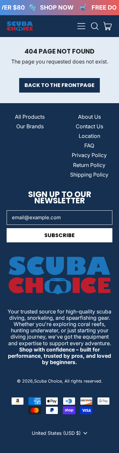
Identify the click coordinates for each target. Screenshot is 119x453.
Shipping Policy (89, 174)
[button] (94, 26)
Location (89, 136)
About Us (89, 116)
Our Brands (30, 126)
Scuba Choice (48, 381)
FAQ (89, 145)
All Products (30, 116)
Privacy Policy (89, 155)
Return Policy (89, 165)
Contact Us (89, 126)
